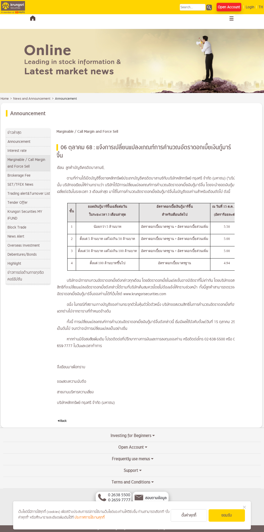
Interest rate (17, 151)
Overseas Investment (23, 245)
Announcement (18, 142)
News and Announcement (32, 98)
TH (261, 7)
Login (250, 7)
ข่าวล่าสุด (14, 133)
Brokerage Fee (18, 175)
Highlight (14, 264)
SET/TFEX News (20, 184)
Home (5, 98)
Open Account (229, 7)
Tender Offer (17, 203)
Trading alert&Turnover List (28, 194)
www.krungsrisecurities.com (144, 294)
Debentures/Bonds (22, 254)
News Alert (15, 236)
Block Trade (16, 227)
